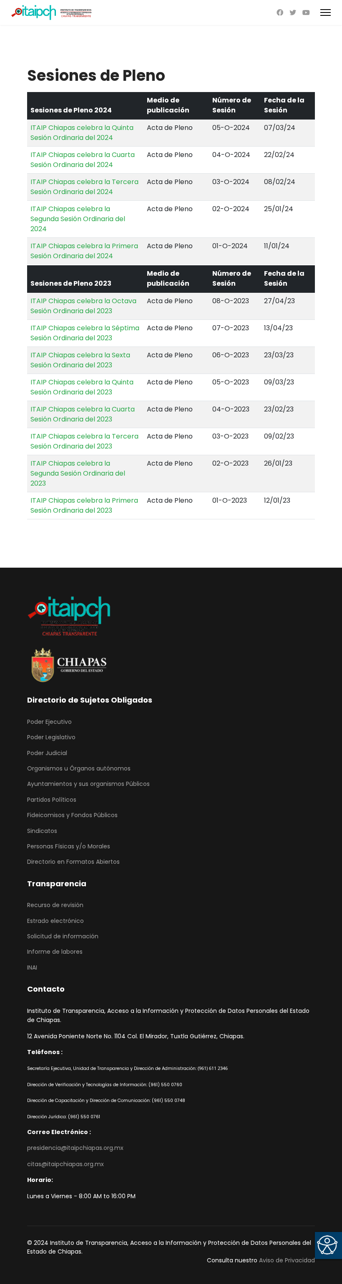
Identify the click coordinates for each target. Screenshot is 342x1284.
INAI (32, 967)
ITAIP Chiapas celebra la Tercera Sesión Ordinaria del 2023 (84, 441)
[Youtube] (306, 12)
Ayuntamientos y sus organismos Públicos (88, 784)
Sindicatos (42, 831)
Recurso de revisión (55, 905)
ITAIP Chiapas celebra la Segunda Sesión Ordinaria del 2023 (77, 473)
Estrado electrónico (55, 921)
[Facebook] (279, 12)
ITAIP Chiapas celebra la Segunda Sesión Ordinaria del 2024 (77, 219)
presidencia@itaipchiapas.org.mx (75, 1148)
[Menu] (325, 12)
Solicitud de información (62, 936)
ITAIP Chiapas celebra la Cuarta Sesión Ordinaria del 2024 (82, 160)
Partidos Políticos (51, 799)
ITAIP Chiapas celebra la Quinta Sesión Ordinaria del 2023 (81, 387)
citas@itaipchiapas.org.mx (65, 1164)
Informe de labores (55, 951)
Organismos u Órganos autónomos (79, 768)
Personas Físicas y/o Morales (68, 846)
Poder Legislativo (51, 737)
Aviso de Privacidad (287, 1260)
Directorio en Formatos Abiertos (73, 862)
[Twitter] (292, 12)
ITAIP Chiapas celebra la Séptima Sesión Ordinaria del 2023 (84, 333)
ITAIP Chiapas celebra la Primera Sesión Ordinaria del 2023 (84, 505)
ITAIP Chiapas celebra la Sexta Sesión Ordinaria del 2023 (80, 360)
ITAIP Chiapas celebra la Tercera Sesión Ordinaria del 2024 (84, 187)
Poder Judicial (47, 753)
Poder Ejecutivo (49, 722)
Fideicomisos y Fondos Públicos (72, 815)
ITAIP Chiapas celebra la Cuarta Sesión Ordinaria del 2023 (82, 414)
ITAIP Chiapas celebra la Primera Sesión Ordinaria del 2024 (84, 251)
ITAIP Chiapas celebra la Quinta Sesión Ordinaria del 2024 (81, 132)
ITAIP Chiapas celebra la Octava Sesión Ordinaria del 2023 (83, 306)
